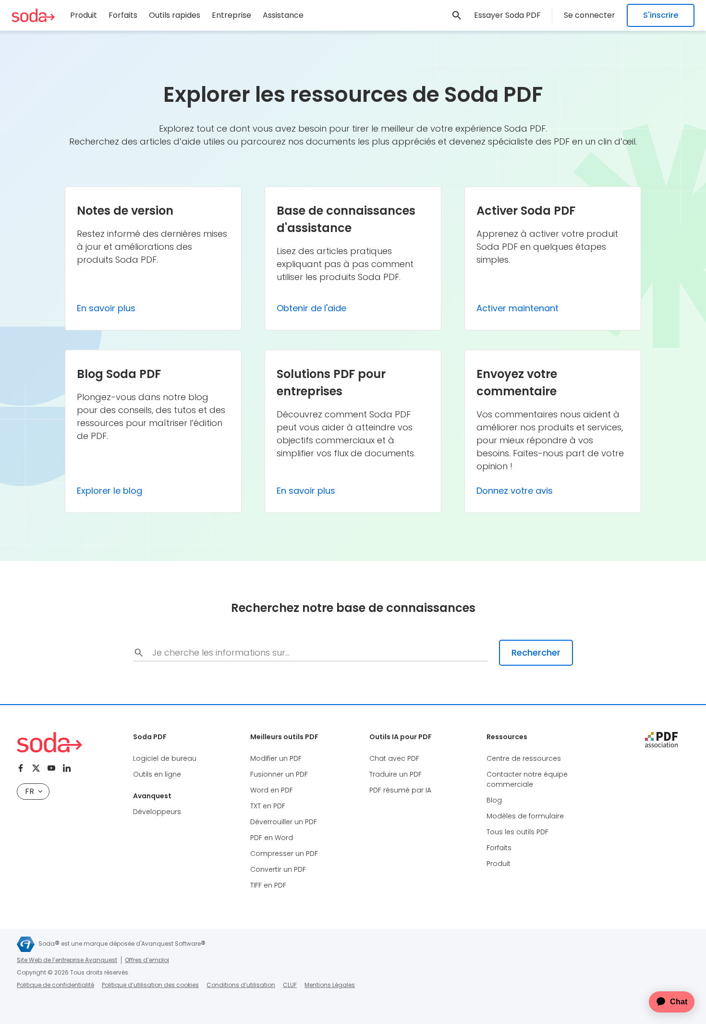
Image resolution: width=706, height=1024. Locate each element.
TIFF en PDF (268, 885)
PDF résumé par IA (400, 790)
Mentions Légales (329, 985)
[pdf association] (661, 739)
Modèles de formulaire (525, 816)
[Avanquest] (26, 944)
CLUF (290, 985)
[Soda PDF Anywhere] (33, 15)
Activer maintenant (517, 308)
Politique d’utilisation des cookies (150, 985)
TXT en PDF (267, 806)
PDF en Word (271, 837)
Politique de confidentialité (55, 985)
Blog (494, 800)
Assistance (283, 15)
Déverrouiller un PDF (283, 822)
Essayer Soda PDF (507, 15)
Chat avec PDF (394, 758)
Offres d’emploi (147, 960)
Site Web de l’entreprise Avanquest (67, 960)
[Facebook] (20, 768)
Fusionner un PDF (279, 774)
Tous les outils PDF (517, 832)
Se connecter (589, 15)
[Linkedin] (67, 768)
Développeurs (157, 812)
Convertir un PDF (278, 869)
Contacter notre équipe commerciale (527, 779)
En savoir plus (106, 308)
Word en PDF (271, 790)
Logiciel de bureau (164, 758)
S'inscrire (660, 15)
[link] (457, 15)
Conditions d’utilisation (241, 985)
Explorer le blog (109, 491)
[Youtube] (51, 768)
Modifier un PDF (276, 758)
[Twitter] (36, 768)
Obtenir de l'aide (311, 308)
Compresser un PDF (284, 853)
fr (29, 791)
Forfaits (123, 15)
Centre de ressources (524, 758)
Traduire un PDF (395, 774)
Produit (499, 863)
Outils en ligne (157, 774)
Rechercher (535, 652)
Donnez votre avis (514, 491)
